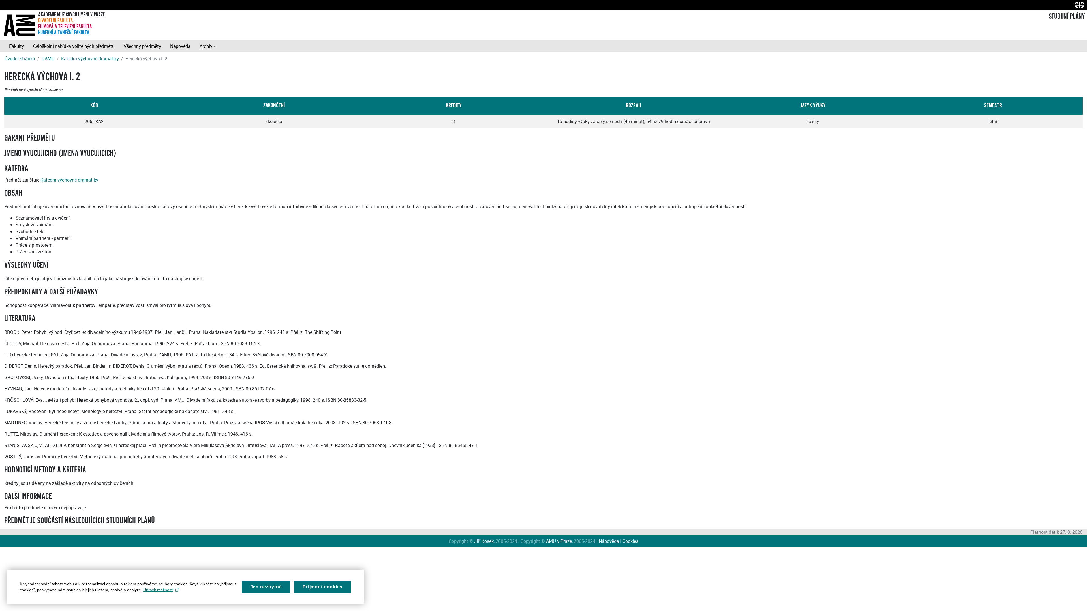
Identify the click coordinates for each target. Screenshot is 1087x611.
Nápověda (180, 46)
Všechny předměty (142, 46)
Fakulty (16, 46)
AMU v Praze (559, 541)
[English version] (1078, 5)
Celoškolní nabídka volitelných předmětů (74, 46)
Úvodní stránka (20, 58)
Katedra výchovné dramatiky (90, 58)
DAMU (48, 58)
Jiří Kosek (484, 541)
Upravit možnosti (158, 590)
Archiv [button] (206, 46)
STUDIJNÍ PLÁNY (1067, 16)
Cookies (630, 541)
